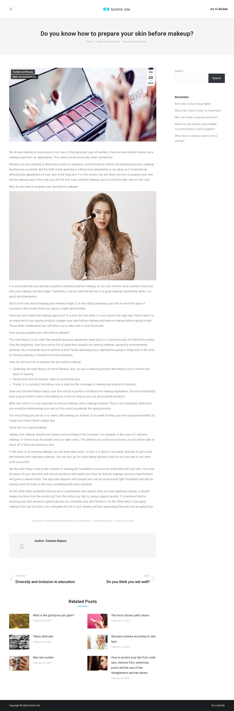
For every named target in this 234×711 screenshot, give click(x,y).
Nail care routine (43, 657)
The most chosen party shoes (130, 615)
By (102, 520)
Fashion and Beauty (23, 72)
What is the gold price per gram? (53, 615)
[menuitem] (219, 9)
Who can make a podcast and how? (196, 117)
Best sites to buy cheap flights (193, 103)
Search (179, 71)
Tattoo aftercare (43, 636)
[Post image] (19, 621)
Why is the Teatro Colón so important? (198, 110)
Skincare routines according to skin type (133, 639)
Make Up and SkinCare (24, 77)
